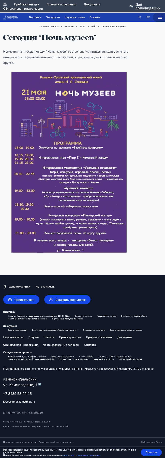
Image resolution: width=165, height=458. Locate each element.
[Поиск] (140, 17)
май (93, 26)
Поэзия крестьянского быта (134, 316)
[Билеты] (148, 17)
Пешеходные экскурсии (94, 330)
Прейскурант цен (26, 4)
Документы (92, 4)
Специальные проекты (17, 352)
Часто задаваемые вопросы (61, 344)
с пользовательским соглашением (81, 454)
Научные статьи (75, 17)
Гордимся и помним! (106, 316)
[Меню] (159, 17)
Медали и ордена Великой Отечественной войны (31, 359)
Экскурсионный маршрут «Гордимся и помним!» (55, 330)
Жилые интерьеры (83, 316)
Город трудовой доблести (62, 356)
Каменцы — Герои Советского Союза (115, 356)
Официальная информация (23, 8)
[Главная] (5, 4)
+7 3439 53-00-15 (17, 393)
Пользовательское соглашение (20, 442)
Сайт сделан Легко (151, 442)
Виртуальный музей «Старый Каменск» (27, 356)
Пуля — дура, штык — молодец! (74, 359)
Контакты (90, 344)
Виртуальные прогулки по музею (67, 319)
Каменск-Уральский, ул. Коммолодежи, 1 (22, 382)
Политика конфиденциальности (56, 442)
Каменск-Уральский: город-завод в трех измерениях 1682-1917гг (39, 316)
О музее (95, 17)
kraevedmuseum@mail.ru (19, 401)
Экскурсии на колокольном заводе (126, 330)
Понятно (151, 452)
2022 (82, 26)
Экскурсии (53, 17)
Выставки (35, 17)
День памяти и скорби (103, 359)
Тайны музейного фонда (130, 359)
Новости (69, 26)
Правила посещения (61, 4)
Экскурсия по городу (17, 330)
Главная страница (49, 26)
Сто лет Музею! (86, 356)
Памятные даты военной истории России (27, 319)
